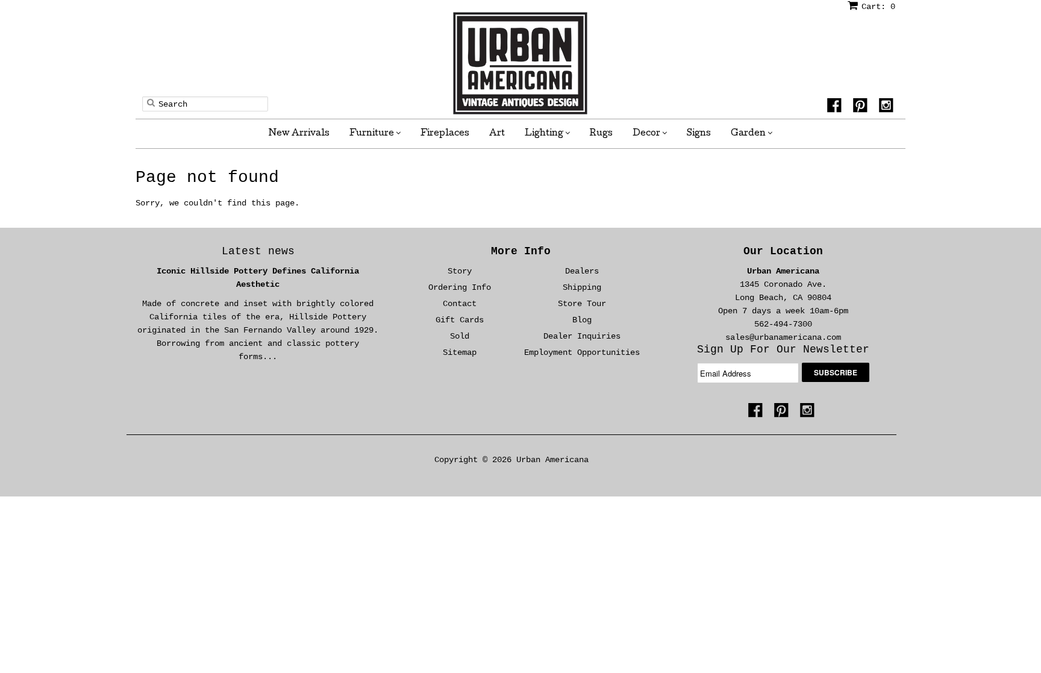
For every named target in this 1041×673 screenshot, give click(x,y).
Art (497, 134)
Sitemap (460, 352)
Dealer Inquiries (582, 336)
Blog (582, 320)
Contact (460, 303)
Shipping (582, 287)
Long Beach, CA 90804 (783, 297)
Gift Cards (460, 320)
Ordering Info (459, 287)
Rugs (601, 134)
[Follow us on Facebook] (836, 107)
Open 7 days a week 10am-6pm (783, 311)
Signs (699, 134)
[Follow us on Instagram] (888, 107)
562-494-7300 (783, 324)
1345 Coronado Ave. (783, 284)
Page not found (207, 177)
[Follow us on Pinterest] (862, 107)
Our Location (783, 251)
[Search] (151, 102)
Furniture (372, 134)
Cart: (878, 6)
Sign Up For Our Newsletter (783, 349)
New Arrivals (299, 134)
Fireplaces (444, 134)
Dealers (582, 271)
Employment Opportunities (582, 352)
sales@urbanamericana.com (783, 337)
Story (460, 271)
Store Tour (582, 303)
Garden (749, 134)
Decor (647, 134)
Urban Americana (783, 271)
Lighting (545, 134)
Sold (459, 336)
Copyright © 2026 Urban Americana (511, 460)
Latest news (258, 251)
